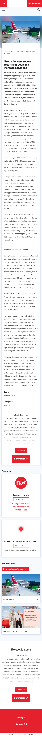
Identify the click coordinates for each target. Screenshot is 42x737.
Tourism (7, 395)
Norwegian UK (21, 724)
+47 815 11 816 (21, 510)
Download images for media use (15, 569)
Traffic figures (9, 405)
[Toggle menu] (4, 9)
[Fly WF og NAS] (21, 585)
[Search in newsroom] (38, 9)
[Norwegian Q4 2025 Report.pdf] (21, 617)
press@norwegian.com (21, 507)
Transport (13, 395)
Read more (21, 450)
